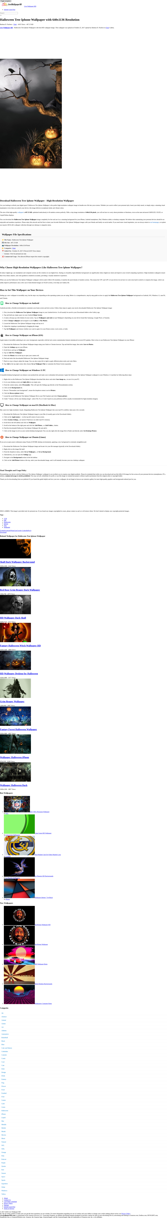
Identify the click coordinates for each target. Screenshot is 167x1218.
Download (3, 532)
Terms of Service (9, 1208)
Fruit (2, 1097)
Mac (2, 1121)
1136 (5, 518)
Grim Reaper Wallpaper (12, 701)
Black (3, 1041)
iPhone (8, 899)
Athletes (3, 1030)
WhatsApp (13, 530)
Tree (5, 525)
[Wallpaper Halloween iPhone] (15, 753)
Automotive (5, 1034)
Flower (3, 1086)
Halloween (7, 522)
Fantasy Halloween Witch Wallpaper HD (20, 645)
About (6, 1198)
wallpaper (20, 212)
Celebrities (4, 1051)
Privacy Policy (8, 1203)
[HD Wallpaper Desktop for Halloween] (15, 669)
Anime (3, 1023)
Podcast (3, 1159)
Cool (2, 1062)
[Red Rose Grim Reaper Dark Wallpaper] (15, 586)
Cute (2, 1065)
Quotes (3, 1166)
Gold (3, 1103)
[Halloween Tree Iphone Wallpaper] (83, 114)
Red (2, 1170)
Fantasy (3, 1079)
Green (3, 1107)
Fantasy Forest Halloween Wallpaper (18, 729)
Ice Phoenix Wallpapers (13, 878)
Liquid (3, 1117)
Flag (2, 1083)
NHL (3, 1149)
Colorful (4, 1055)
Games (3, 1100)
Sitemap (6, 1205)
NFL (7, 813)
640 (5, 520)
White (3, 1187)
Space (3, 1177)
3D (2, 1013)
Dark (15, 24)
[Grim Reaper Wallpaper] (15, 697)
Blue (2, 1044)
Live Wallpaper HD (30, 6)
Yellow (3, 1194)
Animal (3, 1020)
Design (3, 1072)
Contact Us (7, 1200)
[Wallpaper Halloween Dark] (15, 781)
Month (3, 1131)
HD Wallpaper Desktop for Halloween (19, 673)
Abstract (4, 1017)
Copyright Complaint (10, 1201)
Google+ (19, 530)
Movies (3, 1135)
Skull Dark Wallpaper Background (17, 562)
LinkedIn (25, 530)
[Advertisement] (58, 43)
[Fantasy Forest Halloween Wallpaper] (15, 725)
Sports (3, 1180)
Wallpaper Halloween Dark (13, 785)
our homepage (154, 222)
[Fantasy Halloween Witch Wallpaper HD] (15, 641)
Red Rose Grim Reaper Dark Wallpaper (20, 590)
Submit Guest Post (9, 9)
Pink (2, 1156)
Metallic (3, 1124)
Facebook (7, 530)
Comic (3, 1058)
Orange (3, 1152)
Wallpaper (7, 527)
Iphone (6, 524)
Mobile (3, 1128)
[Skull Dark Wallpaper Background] (15, 558)
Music (3, 1138)
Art (2, 1027)
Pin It (29, 530)
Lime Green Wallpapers (13, 835)
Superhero (4, 1183)
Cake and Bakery (6, 1048)
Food (3, 1090)
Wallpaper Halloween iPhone (14, 757)
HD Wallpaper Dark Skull (13, 618)
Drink (3, 1076)
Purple (3, 1163)
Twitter (2, 530)
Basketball (4, 1037)
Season (3, 1173)
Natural (3, 1142)
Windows (4, 1190)
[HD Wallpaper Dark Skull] (15, 614)
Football (8, 856)
